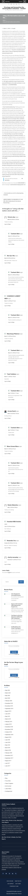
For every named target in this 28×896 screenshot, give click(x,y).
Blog (6, 778)
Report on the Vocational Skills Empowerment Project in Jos (16, 605)
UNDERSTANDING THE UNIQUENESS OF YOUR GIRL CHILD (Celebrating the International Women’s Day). (13, 201)
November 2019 (9, 706)
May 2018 (7, 745)
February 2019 (8, 721)
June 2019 (7, 713)
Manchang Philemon (13, 334)
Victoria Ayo (11, 217)
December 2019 (9, 703)
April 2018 (7, 747)
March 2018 (8, 750)
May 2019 (7, 716)
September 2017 (9, 758)
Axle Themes (18, 893)
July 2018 (7, 739)
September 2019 (9, 708)
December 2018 (9, 726)
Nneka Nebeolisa (13, 505)
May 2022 (7, 690)
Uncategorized (8, 791)
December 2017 (9, 755)
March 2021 (8, 693)
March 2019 (8, 719)
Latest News (8, 788)
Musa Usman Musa (13, 446)
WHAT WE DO (18, 881)
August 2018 (8, 737)
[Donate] (16, 873)
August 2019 (8, 711)
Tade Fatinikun (11, 374)
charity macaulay (13, 557)
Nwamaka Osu (11, 540)
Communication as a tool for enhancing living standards (13, 194)
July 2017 (7, 763)
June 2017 (7, 766)
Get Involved (8, 786)
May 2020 (7, 695)
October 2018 (8, 732)
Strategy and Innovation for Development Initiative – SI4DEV (14, 8)
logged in (10, 572)
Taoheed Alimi (15, 234)
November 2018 (9, 729)
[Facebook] (3, 873)
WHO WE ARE (10, 881)
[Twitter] (6, 873)
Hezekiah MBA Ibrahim (14, 521)
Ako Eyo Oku (11, 256)
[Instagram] (9, 873)
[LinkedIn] (12, 873)
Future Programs (9, 783)
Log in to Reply (7, 224)
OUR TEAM (18, 883)
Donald (13, 28)
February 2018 (8, 753)
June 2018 (7, 742)
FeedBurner (16, 654)
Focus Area (8, 780)
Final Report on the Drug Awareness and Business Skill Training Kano (16, 617)
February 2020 (8, 700)
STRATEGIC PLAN (14, 886)
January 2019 (8, 724)
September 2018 (9, 734)
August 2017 (8, 760)
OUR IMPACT (10, 883)
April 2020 (7, 698)
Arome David (12, 411)
